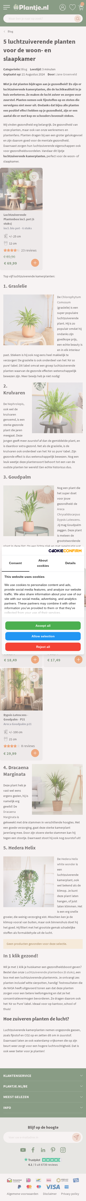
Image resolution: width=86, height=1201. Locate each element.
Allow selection (43, 636)
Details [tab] (70, 563)
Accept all (43, 625)
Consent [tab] (15, 563)
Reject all (43, 647)
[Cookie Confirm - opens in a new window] (65, 550)
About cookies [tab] (43, 563)
